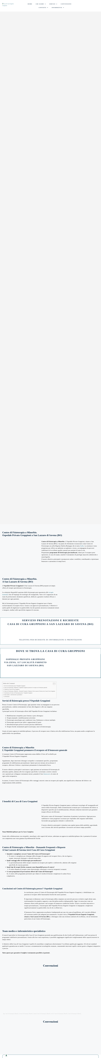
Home (30, 4)
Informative (57, 7)
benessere (47, 774)
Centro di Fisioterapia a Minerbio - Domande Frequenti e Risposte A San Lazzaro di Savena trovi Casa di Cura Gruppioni (29, 691)
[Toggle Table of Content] (53, 683)
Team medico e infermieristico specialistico (13, 694)
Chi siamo (40, 4)
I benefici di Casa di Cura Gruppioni (11, 689)
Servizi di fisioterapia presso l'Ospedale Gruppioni (14, 685)
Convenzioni (66, 4)
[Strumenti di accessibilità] (6, 1055)
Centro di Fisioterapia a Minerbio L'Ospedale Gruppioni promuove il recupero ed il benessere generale (25, 687)
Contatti (42, 7)
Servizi (52, 4)
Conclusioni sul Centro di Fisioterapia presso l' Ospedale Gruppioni (18, 693)
